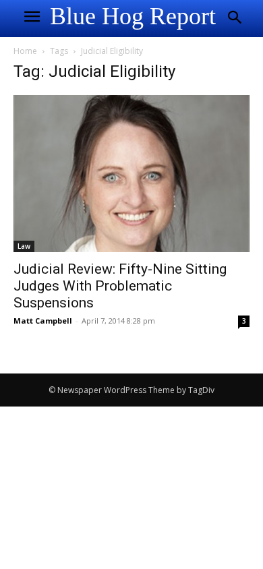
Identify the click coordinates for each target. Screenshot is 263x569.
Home (25, 51)
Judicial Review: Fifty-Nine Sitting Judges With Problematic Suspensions (120, 286)
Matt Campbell (42, 321)
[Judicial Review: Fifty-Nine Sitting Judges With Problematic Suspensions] (131, 173)
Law (24, 246)
